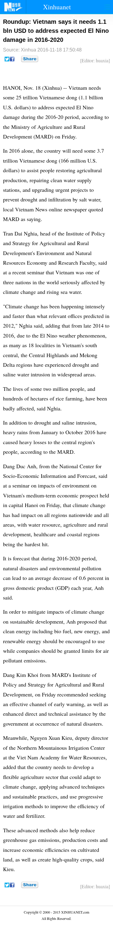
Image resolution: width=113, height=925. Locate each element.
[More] (29, 59)
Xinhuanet (57, 6)
